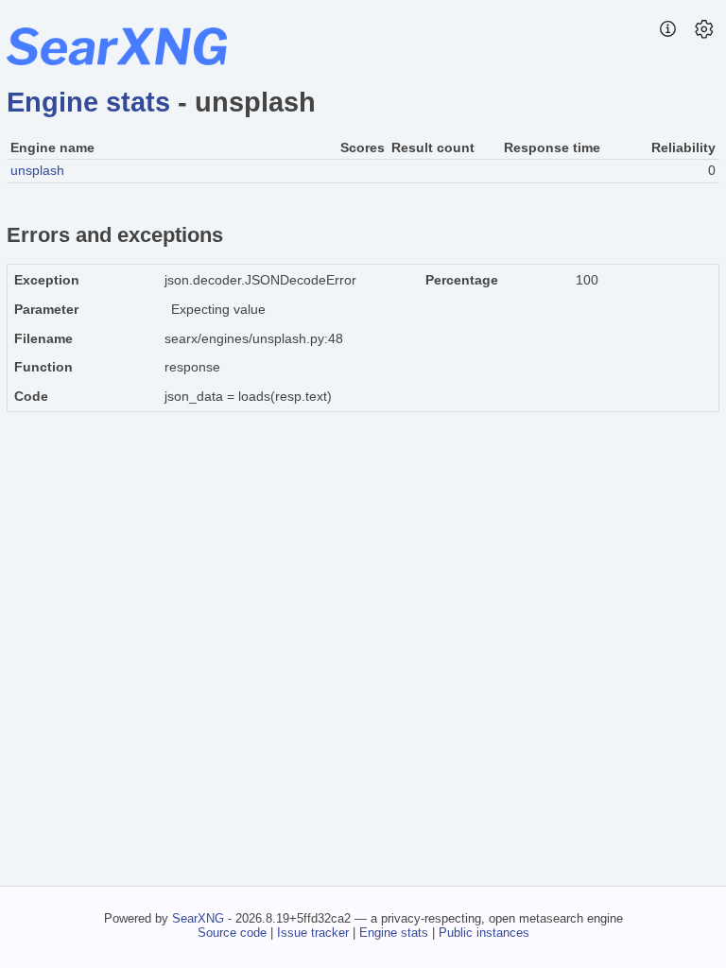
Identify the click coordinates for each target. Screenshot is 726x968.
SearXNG (198, 918)
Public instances (484, 932)
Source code (232, 932)
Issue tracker (313, 932)
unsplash (37, 170)
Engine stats (88, 102)
